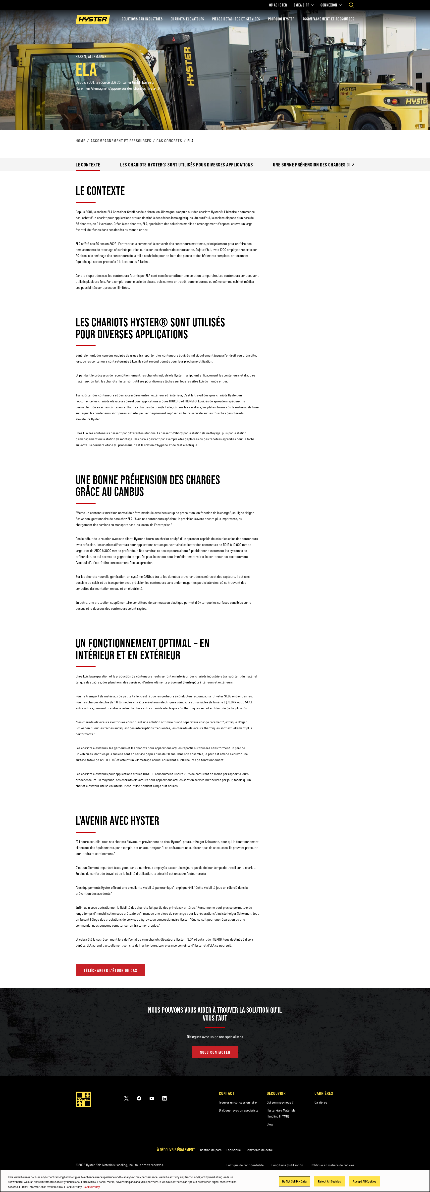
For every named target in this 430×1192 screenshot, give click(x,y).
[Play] (415, 114)
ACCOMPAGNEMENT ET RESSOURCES (328, 19)
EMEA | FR (302, 5)
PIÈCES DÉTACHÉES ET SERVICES (236, 19)
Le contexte (88, 164)
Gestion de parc (210, 1150)
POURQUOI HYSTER (281, 19)
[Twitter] (126, 1098)
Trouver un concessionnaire (238, 1102)
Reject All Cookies (329, 1181)
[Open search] (351, 5)
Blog (270, 1124)
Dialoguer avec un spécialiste (239, 1110)
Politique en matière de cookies (332, 1165)
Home (80, 140)
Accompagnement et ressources (121, 140)
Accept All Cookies (364, 1181)
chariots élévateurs (187, 19)
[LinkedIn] (164, 1098)
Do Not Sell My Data (294, 1181)
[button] (349, 164)
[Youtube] (152, 1098)
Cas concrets (169, 140)
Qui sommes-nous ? (280, 1102)
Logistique (233, 1150)
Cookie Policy (92, 1187)
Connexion (329, 5)
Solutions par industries (142, 19)
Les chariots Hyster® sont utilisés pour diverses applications (186, 164)
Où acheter (278, 5)
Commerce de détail (259, 1150)
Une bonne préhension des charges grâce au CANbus (327, 164)
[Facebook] (139, 1098)
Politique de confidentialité (245, 1165)
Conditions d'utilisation (287, 1165)
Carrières (321, 1102)
